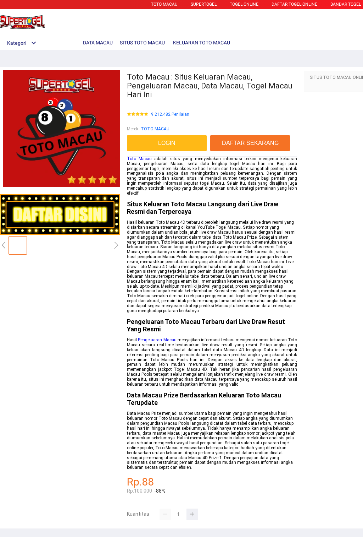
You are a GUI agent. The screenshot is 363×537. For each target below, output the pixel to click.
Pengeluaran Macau (157, 339)
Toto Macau (139, 158)
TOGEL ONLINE (244, 4)
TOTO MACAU (164, 4)
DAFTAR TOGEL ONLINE (294, 4)
